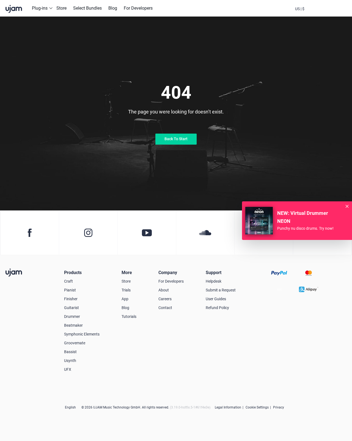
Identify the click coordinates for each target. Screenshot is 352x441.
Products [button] (73, 272)
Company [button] (167, 272)
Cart (329, 13)
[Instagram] (88, 233)
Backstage (314, 13)
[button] (299, 8)
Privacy (278, 407)
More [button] (127, 272)
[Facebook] (29, 233)
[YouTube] (146, 233)
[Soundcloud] (205, 233)
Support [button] (213, 272)
